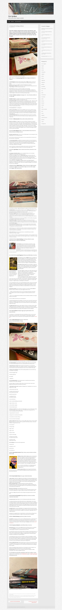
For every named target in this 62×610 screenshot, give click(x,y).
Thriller (42, 121)
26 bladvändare (24, 553)
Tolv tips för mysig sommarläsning (46, 31)
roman (42, 113)
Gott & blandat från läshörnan (45, 37)
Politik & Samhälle (44, 109)
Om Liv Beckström (18, 21)
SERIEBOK (42, 115)
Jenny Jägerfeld (11, 596)
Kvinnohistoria (43, 94)
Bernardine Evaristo (17, 595)
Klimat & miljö (43, 88)
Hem (9, 21)
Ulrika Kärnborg (14, 597)
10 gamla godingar (33, 553)
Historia (42, 78)
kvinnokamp (43, 96)
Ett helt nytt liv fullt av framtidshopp (33, 602)
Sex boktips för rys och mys (45, 50)
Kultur (42, 92)
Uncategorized (11, 594)
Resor (42, 111)
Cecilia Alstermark (23, 595)
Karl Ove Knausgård (16, 596)
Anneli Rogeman (12, 595)
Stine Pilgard (30, 596)
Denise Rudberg (28, 595)
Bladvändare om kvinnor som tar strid (46, 28)
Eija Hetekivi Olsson (33, 595)
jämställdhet (43, 86)
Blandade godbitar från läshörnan (46, 53)
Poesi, (42, 107)
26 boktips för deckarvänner (14, 601)
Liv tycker (12, 16)
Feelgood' (42, 74)
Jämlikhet (42, 84)
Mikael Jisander (26, 596)
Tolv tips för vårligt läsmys (45, 34)
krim (42, 90)
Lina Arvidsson (21, 596)
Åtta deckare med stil (44, 56)
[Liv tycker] (31, 14)
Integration (43, 82)
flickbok (42, 76)
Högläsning (43, 80)
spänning (42, 119)
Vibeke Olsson (18, 597)
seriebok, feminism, (44, 117)
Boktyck (12, 21)
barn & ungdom (43, 63)
